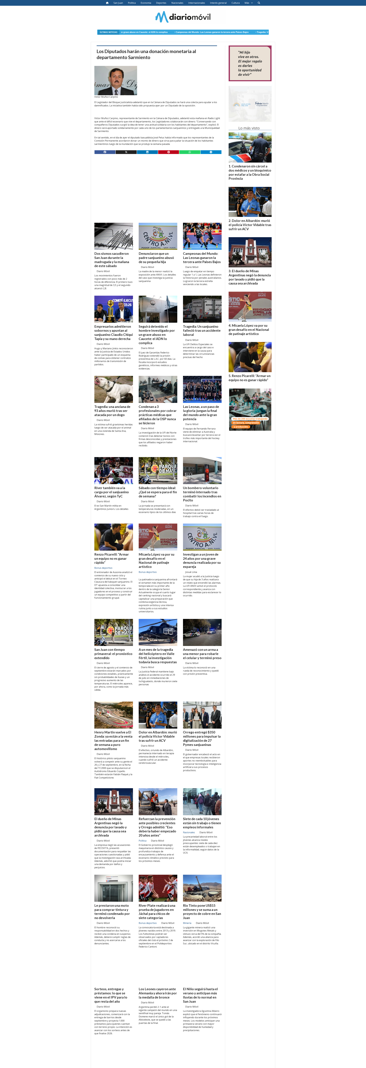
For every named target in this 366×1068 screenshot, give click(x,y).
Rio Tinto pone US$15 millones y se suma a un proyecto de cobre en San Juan (202, 911)
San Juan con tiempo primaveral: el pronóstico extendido (113, 654)
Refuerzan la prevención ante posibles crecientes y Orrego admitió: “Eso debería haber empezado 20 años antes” (157, 827)
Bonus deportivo (103, 567)
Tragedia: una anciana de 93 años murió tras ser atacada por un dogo (112, 411)
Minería (187, 923)
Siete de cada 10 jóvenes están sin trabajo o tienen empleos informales (202, 823)
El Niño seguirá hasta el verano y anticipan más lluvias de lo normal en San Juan (200, 995)
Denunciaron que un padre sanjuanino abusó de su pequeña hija (156, 257)
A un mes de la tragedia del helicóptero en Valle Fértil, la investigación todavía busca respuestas (158, 656)
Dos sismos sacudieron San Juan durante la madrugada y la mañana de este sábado (111, 259)
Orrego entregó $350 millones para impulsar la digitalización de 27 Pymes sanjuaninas (202, 738)
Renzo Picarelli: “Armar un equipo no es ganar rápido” (111, 558)
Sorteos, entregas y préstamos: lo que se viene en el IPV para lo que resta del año (110, 995)
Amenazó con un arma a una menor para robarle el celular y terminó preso (202, 654)
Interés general (218, 2)
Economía (146, 2)
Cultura (236, 2)
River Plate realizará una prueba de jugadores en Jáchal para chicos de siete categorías (157, 911)
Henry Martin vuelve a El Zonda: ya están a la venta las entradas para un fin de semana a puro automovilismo (113, 740)
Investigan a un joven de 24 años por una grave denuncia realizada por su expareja (202, 560)
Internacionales (196, 2)
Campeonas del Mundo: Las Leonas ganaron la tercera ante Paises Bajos (141, 32)
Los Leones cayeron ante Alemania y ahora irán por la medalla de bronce (158, 993)
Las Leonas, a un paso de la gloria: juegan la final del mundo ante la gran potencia (201, 413)
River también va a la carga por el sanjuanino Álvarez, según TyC (111, 492)
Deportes (161, 2)
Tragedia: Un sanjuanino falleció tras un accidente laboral (214, 32)
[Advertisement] (158, 179)
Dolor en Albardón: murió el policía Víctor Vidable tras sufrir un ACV (158, 736)
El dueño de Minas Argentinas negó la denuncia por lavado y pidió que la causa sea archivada (110, 827)
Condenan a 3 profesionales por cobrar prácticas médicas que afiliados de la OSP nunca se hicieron (158, 415)
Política (132, 2)
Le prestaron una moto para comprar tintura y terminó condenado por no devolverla (112, 911)
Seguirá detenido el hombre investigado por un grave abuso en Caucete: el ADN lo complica (157, 334)
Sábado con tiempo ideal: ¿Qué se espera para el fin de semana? (158, 492)
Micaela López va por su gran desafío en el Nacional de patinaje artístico (156, 560)
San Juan (118, 2)
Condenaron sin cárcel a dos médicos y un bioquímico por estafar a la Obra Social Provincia (250, 172)
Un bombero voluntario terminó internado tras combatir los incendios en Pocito (202, 494)
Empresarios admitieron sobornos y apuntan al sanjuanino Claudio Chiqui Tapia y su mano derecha (113, 332)
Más (247, 2)
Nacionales (177, 2)
